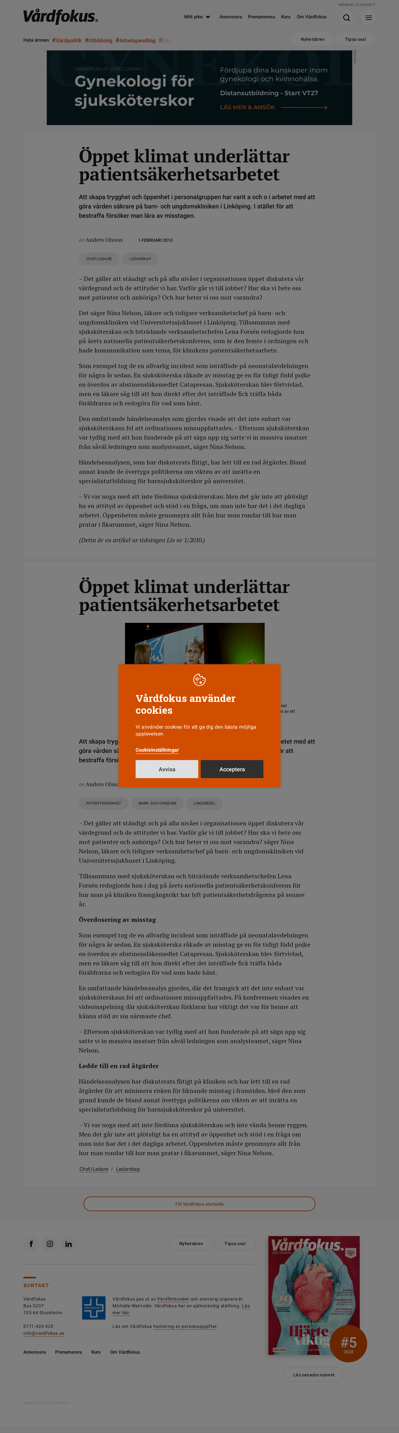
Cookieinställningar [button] (157, 750)
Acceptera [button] (232, 769)
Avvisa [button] (167, 769)
